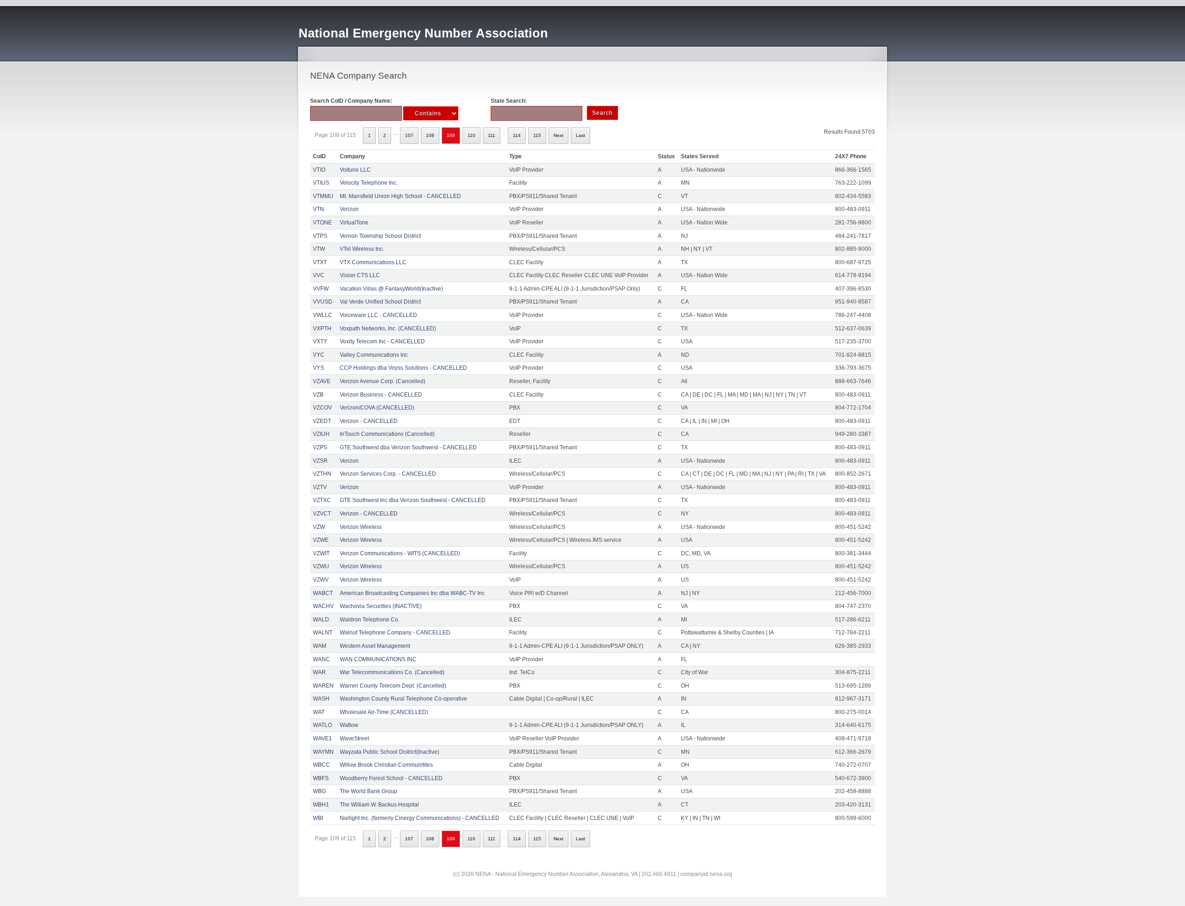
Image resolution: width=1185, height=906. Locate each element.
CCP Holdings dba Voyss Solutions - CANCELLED (403, 368)
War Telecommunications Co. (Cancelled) (392, 672)
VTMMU (323, 196)
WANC (321, 659)
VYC (318, 355)
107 (409, 135)
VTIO (319, 170)
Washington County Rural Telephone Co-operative (403, 698)
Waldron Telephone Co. (369, 619)
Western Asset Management (375, 646)
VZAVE (322, 381)
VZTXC (322, 500)
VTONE (322, 222)
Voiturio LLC (355, 170)
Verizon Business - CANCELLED (381, 394)
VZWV (321, 580)
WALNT (322, 632)
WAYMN (323, 752)
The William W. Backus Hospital (379, 804)
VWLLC (322, 315)
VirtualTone (354, 222)
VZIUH (321, 434)
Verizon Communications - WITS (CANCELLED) (400, 553)
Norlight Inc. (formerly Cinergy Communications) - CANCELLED (419, 818)
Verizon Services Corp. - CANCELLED (388, 474)
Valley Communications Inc (374, 355)
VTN (318, 209)
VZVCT (322, 513)
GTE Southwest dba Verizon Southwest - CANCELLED (408, 447)
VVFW (321, 288)
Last (580, 135)
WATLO (322, 725)
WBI (318, 818)
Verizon (349, 209)
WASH (321, 698)
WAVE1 (322, 738)
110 (471, 135)
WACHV (323, 606)
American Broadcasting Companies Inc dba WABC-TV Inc (412, 593)
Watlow (349, 725)
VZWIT (321, 553)
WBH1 (321, 804)
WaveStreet (354, 738)
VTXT (320, 262)
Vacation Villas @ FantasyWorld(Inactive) (391, 288)
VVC (318, 275)
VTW (319, 249)
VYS (318, 368)
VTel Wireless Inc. (362, 249)
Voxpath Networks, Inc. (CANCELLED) (388, 328)
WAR (319, 672)
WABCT (323, 593)
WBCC (321, 765)
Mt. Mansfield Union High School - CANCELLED (400, 196)
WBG (319, 791)
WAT (318, 712)
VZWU (321, 566)
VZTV (320, 487)
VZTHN (322, 474)
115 (537, 135)
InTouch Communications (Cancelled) (387, 434)
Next (558, 135)
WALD (321, 619)
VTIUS (321, 183)
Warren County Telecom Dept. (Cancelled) (393, 686)
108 (430, 135)
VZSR (320, 461)
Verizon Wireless (361, 527)
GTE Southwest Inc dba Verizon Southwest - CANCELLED (413, 500)
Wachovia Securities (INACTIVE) (381, 606)
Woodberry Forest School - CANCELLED (391, 778)
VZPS (320, 447)
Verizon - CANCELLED (369, 421)
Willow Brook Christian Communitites (386, 765)
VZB (318, 394)
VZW (319, 527)
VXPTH (322, 328)
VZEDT (322, 421)
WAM (319, 646)
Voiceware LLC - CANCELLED (378, 315)
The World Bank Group (368, 791)
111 (491, 135)
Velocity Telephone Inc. (369, 183)
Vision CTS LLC (360, 275)
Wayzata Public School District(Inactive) (389, 752)
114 (517, 135)
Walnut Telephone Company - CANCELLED (395, 632)
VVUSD (322, 301)
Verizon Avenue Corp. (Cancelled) (382, 381)
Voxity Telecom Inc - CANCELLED (382, 341)
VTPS (320, 236)
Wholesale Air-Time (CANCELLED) (384, 712)
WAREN (323, 686)
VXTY (320, 341)
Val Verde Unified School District (380, 301)
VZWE (321, 540)
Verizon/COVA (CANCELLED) (377, 407)
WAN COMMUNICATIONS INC (378, 659)
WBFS (321, 778)
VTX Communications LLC (373, 262)
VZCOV (322, 407)
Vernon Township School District (380, 236)
